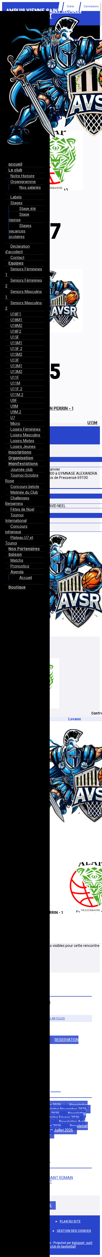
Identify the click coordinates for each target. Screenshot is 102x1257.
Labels (16, 197)
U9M (14, 406)
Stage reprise (19, 217)
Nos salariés (30, 187)
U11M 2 (16, 394)
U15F (14, 337)
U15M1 (16, 342)
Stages (16, 202)
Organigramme (23, 181)
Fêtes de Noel (22, 509)
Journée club (21, 469)
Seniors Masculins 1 (23, 294)
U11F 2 (16, 389)
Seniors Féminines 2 (23, 283)
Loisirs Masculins (25, 435)
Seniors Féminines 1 (23, 272)
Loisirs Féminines (25, 429)
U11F (14, 377)
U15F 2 (16, 348)
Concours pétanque (16, 529)
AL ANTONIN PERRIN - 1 (51, 408)
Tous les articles (51, 1018)
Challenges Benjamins (17, 501)
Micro (15, 423)
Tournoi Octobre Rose (21, 478)
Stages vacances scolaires (20, 231)
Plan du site (70, 1221)
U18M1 (16, 319)
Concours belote (24, 486)
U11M (15, 383)
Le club (15, 170)
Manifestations (23, 463)
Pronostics (19, 566)
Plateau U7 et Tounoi (19, 540)
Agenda (17, 571)
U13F (14, 360)
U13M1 (16, 366)
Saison (15, 554)
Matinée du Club (24, 492)
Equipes (16, 263)
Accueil (25, 577)
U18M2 (16, 325)
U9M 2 (15, 412)
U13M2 (16, 371)
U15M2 (16, 354)
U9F (13, 400)
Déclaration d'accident (17, 249)
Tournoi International (16, 518)
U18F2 (15, 331)
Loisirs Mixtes (22, 440)
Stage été (27, 208)
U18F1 (15, 314)
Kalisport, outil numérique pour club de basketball (59, 1244)
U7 (12, 417)
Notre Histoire (22, 176)
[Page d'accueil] (51, 46)
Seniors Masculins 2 (23, 305)
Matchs (16, 560)
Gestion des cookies (74, 1231)
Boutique (17, 587)
